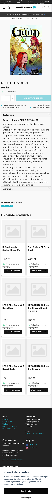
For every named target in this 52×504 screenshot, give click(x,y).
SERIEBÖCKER (22, 18)
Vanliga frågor (7, 424)
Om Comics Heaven (10, 426)
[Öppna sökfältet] (9, 7)
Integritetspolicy (8, 429)
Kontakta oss (7, 422)
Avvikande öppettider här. (12, 460)
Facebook (33, 444)
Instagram (33, 447)
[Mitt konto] (43, 7)
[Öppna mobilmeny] (3, 7)
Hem (13, 18)
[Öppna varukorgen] (48, 7)
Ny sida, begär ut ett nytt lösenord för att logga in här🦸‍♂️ (26, 14)
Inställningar (26, 498)
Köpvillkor (6, 419)
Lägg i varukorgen (13, 271)
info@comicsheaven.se (35, 433)
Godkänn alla (26, 491)
